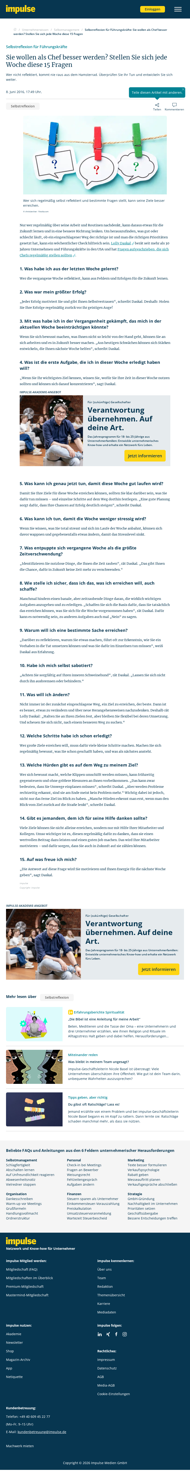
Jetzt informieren (145, 455)
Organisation (16, 1194)
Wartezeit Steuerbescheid (87, 1218)
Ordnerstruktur (18, 1218)
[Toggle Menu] (178, 9)
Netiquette (14, 1377)
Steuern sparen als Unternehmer (92, 1199)
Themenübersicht (111, 1295)
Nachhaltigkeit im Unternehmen (153, 1203)
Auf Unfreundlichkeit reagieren (30, 1174)
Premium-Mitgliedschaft (25, 1286)
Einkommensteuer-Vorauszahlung (93, 1203)
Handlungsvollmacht (22, 1213)
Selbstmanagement (21, 1160)
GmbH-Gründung (141, 1199)
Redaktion (105, 1286)
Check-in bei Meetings (84, 1165)
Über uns (104, 1269)
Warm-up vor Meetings (24, 1203)
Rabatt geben (138, 1174)
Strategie (135, 1194)
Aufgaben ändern (80, 1184)
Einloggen (152, 9)
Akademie (13, 1334)
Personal (74, 1160)
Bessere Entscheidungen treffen (152, 1218)
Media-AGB (106, 1385)
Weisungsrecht (78, 1174)
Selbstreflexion (23, 106)
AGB (100, 1377)
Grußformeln (16, 1208)
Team (101, 1278)
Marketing (136, 1160)
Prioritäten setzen (141, 1208)
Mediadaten (106, 1312)
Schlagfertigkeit (18, 1165)
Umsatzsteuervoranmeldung (89, 1213)
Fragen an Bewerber (82, 1170)
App (9, 1368)
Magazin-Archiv (18, 1359)
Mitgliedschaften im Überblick (29, 1278)
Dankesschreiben (19, 1199)
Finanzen (74, 1194)
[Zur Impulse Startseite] (14, 30)
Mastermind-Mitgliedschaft (27, 1295)
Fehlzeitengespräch (82, 1179)
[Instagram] (124, 1334)
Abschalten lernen (20, 1170)
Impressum (106, 1359)
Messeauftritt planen (144, 1179)
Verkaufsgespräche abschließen (152, 1184)
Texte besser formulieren (147, 1165)
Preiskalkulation (79, 1208)
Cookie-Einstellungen (113, 1394)
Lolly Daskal (121, 243)
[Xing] (108, 1334)
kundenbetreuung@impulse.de (42, 1432)
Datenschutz (107, 1368)
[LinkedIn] (99, 1334)
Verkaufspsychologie (143, 1170)
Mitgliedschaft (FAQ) (21, 1269)
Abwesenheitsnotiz (20, 1179)
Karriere (103, 1303)
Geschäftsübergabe (143, 1213)
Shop (10, 1351)
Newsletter (14, 1342)
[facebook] (116, 1334)
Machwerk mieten (20, 1446)
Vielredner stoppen (21, 1184)
